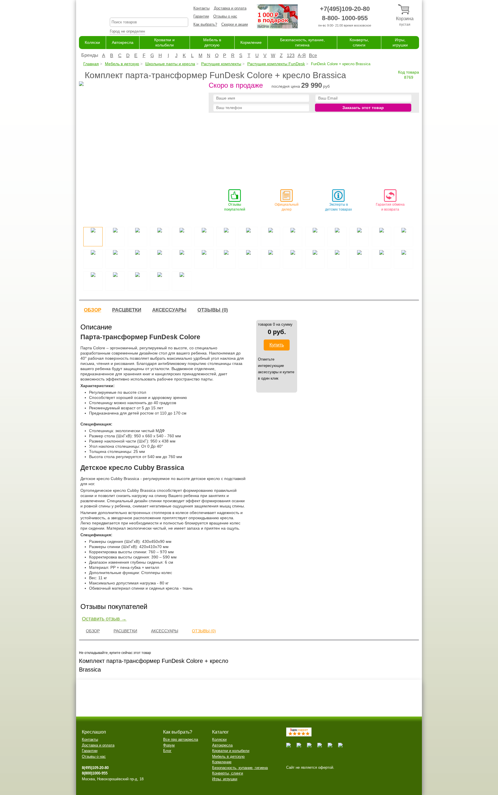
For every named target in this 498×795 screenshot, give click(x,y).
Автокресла (122, 42)
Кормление (251, 42)
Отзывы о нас (225, 16)
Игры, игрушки (224, 779)
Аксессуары (169, 310)
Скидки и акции (234, 24)
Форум (169, 745)
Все (313, 55)
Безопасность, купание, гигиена (240, 768)
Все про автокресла (180, 739)
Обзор (92, 310)
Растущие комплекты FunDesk (276, 63)
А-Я (302, 55)
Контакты (201, 8)
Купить (276, 344)
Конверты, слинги (227, 773)
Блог (167, 751)
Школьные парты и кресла (170, 63)
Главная (91, 63)
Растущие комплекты (221, 63)
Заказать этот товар (363, 107)
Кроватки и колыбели (230, 751)
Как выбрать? (205, 24)
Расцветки (126, 310)
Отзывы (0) (212, 310)
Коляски (92, 42)
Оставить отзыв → (104, 619)
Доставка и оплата (230, 8)
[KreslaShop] (87, 17)
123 (291, 55)
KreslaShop (149, 10)
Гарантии (201, 16)
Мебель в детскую (122, 63)
